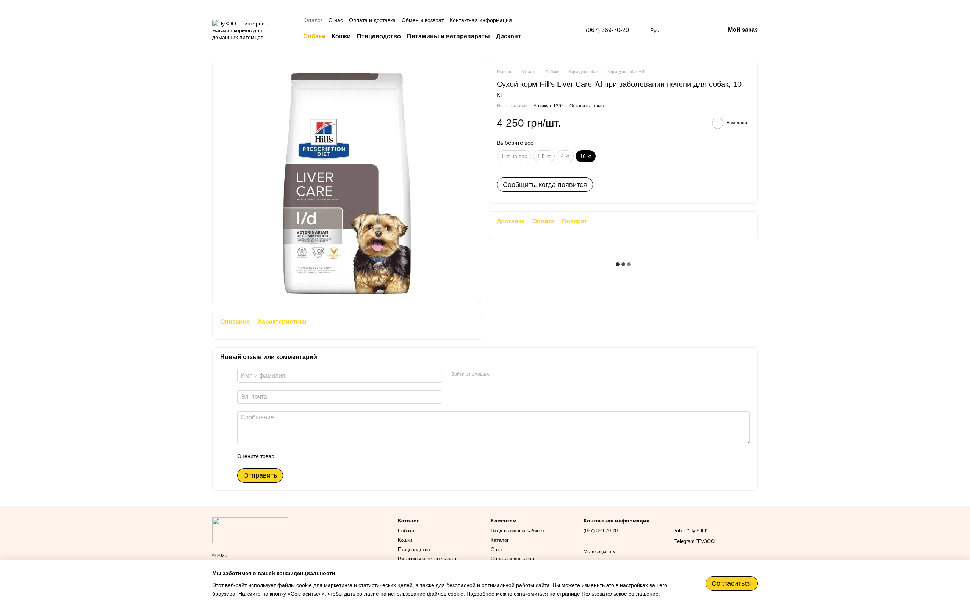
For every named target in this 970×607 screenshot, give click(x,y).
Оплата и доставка (372, 20)
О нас (336, 20)
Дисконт (508, 36)
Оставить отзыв (586, 105)
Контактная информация (481, 20)
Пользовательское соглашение (620, 594)
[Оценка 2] (299, 456)
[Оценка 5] (335, 456)
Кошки (341, 36)
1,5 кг (544, 156)
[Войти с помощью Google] (510, 374)
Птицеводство (379, 36)
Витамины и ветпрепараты (448, 36)
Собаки (314, 36)
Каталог (312, 20)
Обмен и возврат (423, 20)
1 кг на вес (514, 156)
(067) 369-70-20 (607, 30)
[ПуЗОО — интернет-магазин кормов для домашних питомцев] (250, 529)
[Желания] (679, 30)
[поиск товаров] (535, 36)
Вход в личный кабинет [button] (517, 530)
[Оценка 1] (287, 456)
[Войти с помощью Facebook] (497, 374)
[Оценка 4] (323, 456)
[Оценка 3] (311, 456)
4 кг (565, 156)
